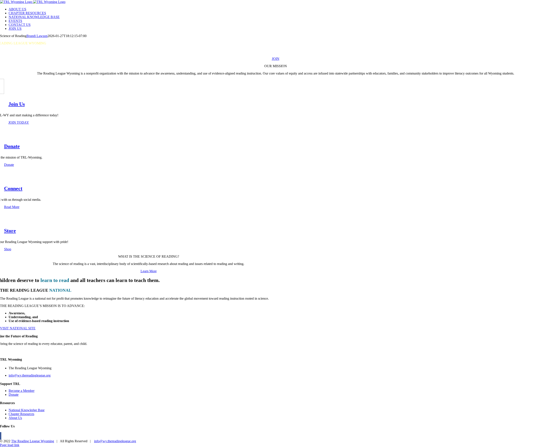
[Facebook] (0, 436)
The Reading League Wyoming (32, 441)
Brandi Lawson (37, 36)
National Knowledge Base (27, 410)
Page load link (9, 445)
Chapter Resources (21, 414)
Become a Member (21, 390)
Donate (14, 394)
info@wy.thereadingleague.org (30, 375)
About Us (15, 418)
